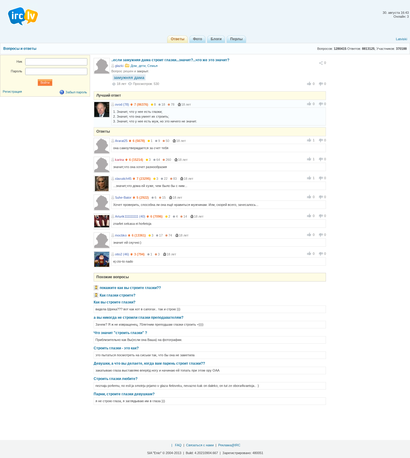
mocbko (121, 235)
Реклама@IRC (229, 445)
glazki (119, 66)
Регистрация (12, 91)
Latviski (401, 39)
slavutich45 (123, 178)
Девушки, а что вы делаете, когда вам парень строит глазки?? (149, 363)
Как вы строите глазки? (114, 302)
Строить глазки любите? (115, 379)
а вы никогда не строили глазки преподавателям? (138, 317)
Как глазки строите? (117, 295)
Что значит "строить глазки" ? (120, 333)
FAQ (178, 445)
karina (119, 159)
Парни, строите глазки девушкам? (124, 394)
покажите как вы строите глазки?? (130, 288)
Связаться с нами (200, 445)
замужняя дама (129, 77)
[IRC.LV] (19, 14)
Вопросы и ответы (19, 49)
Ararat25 (121, 141)
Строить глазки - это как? (116, 348)
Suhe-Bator (123, 197)
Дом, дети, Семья (144, 66)
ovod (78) (122, 104)
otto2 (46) (122, 254)
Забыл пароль (76, 92)
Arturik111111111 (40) (130, 216)
